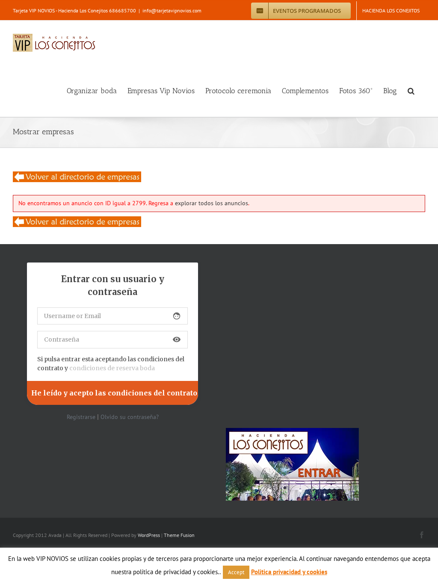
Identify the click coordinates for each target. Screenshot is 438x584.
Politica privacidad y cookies (289, 572)
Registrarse (81, 417)
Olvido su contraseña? (130, 417)
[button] (411, 91)
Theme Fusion (179, 535)
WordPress (149, 535)
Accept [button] (236, 572)
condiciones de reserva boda (112, 368)
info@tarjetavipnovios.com (171, 10)
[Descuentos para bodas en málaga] (77, 176)
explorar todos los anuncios (211, 203)
